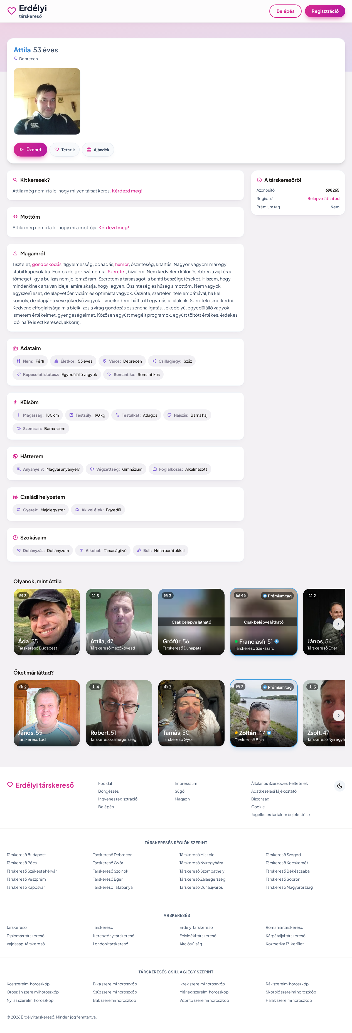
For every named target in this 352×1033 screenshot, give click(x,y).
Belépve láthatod (323, 198)
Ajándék (98, 149)
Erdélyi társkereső (196, 927)
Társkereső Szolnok (110, 870)
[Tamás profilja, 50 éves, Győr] (191, 713)
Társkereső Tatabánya (113, 887)
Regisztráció (325, 11)
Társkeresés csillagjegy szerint (176, 971)
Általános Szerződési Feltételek (279, 783)
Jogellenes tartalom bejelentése (280, 814)
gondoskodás (46, 264)
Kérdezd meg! (127, 191)
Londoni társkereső (110, 943)
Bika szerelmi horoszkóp (115, 983)
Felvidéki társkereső (197, 935)
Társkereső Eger (108, 878)
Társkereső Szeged (283, 854)
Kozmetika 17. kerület (285, 943)
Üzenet (30, 149)
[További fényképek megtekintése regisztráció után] (47, 101)
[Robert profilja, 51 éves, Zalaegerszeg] (119, 713)
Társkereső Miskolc (196, 854)
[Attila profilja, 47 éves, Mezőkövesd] (119, 622)
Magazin (182, 798)
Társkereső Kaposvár (26, 887)
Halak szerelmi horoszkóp (289, 1000)
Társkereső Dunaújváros (201, 887)
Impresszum (186, 783)
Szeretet (117, 271)
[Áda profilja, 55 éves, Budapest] (47, 622)
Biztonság (260, 798)
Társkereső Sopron (283, 878)
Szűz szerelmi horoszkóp (115, 991)
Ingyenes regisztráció (117, 798)
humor (122, 264)
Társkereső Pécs (22, 862)
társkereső (17, 927)
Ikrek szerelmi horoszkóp (202, 983)
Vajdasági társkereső (26, 943)
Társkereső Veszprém (26, 878)
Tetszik (64, 149)
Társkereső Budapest (26, 854)
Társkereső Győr (108, 862)
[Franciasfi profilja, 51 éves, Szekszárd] (263, 621)
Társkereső (103, 927)
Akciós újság (190, 943)
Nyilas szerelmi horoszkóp (30, 1000)
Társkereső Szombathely (202, 870)
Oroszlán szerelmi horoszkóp (33, 991)
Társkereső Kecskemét (287, 862)
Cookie (258, 806)
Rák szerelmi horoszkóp (287, 983)
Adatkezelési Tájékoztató (274, 790)
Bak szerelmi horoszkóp (114, 1000)
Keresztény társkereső (113, 935)
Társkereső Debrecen (112, 854)
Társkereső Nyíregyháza (201, 862)
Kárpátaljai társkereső (286, 935)
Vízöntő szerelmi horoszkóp (204, 1000)
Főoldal (105, 783)
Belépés (285, 11)
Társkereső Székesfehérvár (32, 870)
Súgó (179, 790)
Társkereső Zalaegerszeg (202, 878)
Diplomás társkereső (26, 935)
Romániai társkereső (284, 927)
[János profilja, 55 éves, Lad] (47, 713)
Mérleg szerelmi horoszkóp (203, 991)
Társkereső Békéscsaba (288, 870)
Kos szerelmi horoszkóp (28, 983)
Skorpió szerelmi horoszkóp (291, 991)
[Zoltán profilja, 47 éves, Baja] (263, 713)
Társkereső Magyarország (289, 887)
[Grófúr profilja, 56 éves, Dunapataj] (191, 622)
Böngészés (108, 790)
